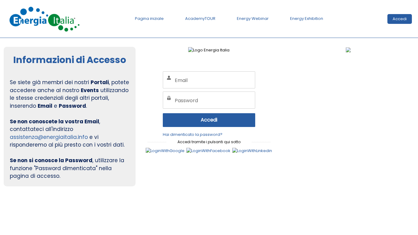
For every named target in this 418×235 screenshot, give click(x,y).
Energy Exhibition (306, 18)
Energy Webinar (253, 18)
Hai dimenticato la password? (192, 134)
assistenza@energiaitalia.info (49, 137)
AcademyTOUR (200, 18)
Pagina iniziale (149, 18)
